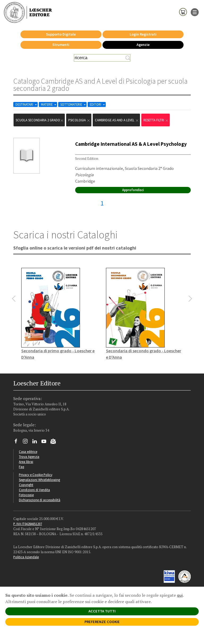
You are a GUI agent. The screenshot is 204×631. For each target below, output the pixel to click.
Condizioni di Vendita (34, 490)
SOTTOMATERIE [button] (71, 104)
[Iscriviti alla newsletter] (55, 442)
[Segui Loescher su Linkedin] (36, 443)
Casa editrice (28, 451)
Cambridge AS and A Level (115, 120)
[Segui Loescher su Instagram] (27, 443)
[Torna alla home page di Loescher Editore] (28, 12)
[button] (13, 298)
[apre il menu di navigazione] (195, 11)
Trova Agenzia (29, 456)
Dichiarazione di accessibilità (39, 500)
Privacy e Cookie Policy (35, 475)
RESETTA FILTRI (154, 120)
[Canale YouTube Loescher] (45, 443)
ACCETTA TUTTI (102, 611)
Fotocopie (26, 495)
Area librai (26, 462)
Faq (21, 467)
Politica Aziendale (26, 557)
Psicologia (77, 120)
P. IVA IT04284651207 (27, 524)
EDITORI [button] (96, 104)
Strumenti (60, 44)
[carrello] (183, 11)
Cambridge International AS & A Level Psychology (131, 144)
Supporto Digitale (61, 34)
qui (180, 595)
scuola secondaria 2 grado (38, 120)
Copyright (26, 485)
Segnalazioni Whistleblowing (39, 480)
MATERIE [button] (47, 104)
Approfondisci (133, 190)
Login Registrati (143, 34)
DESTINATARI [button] (24, 104)
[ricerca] (127, 58)
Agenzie (143, 44)
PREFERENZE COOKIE (102, 621)
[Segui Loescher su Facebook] (18, 443)
